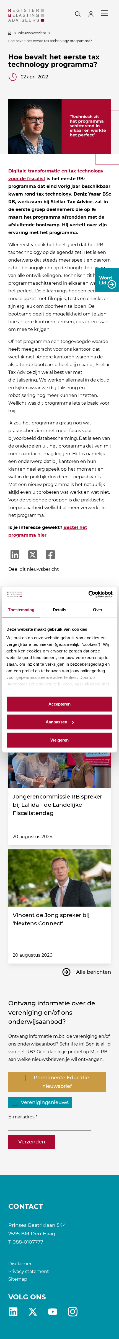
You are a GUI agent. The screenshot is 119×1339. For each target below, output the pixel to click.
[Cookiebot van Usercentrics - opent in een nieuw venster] (88, 594)
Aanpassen (56, 722)
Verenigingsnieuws (45, 1102)
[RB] (26, 15)
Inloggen (93, 13)
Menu (104, 13)
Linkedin (13, 1311)
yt (53, 1311)
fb (72, 1311)
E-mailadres (21, 1117)
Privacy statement (28, 1271)
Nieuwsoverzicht (32, 33)
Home (10, 33)
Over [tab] (97, 609)
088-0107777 (27, 1242)
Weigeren (59, 739)
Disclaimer (20, 1263)
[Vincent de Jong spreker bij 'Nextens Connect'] (59, 878)
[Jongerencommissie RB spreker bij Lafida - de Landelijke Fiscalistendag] (59, 759)
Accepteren (59, 703)
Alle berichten (93, 972)
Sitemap (17, 1279)
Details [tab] (59, 609)
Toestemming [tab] (21, 609)
